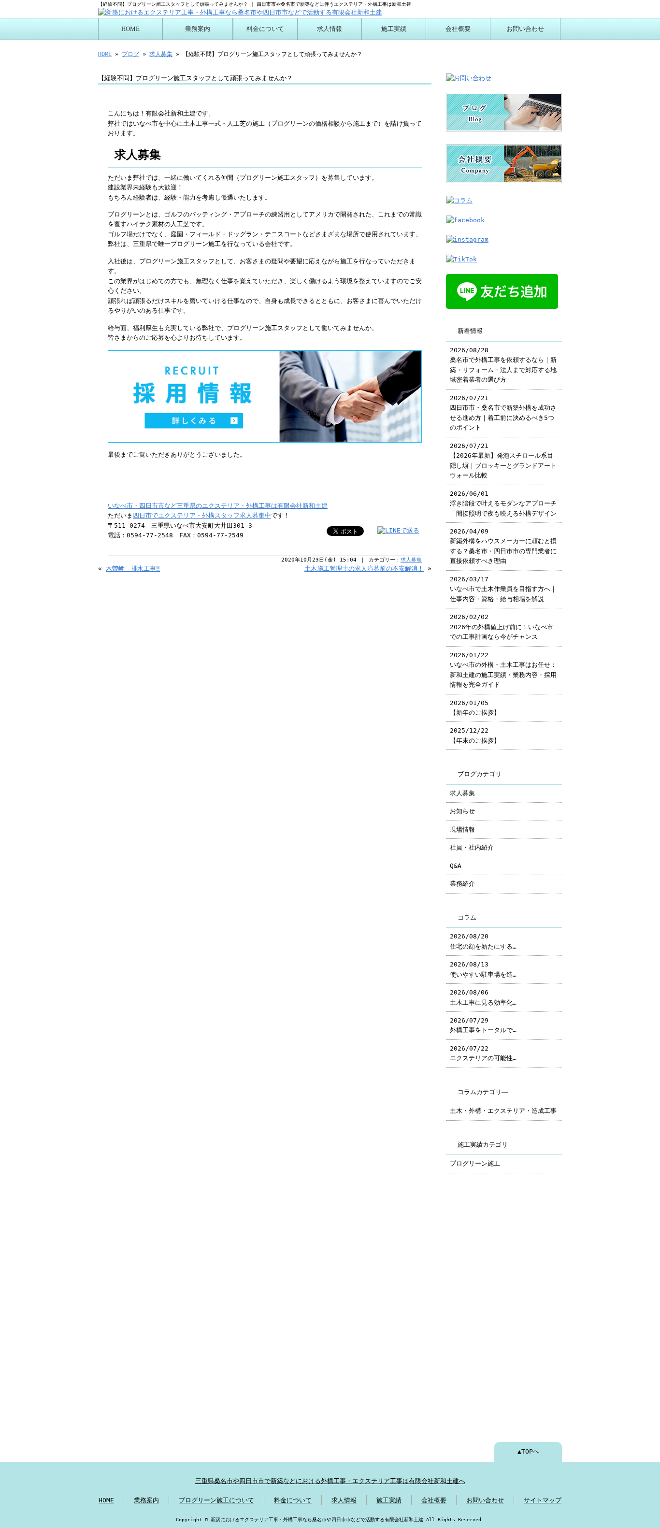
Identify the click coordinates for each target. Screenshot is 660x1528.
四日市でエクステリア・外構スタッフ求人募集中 (202, 515)
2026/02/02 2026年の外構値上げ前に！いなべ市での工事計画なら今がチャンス (501, 626)
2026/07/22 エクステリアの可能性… (483, 1053)
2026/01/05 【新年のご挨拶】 (475, 707)
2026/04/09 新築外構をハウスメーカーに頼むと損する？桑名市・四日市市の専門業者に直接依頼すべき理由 (503, 546)
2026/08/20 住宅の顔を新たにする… (483, 941)
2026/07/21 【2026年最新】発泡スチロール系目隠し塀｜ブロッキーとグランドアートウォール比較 (503, 460)
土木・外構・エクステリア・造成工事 (503, 1110)
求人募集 (160, 54)
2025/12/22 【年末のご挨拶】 (475, 735)
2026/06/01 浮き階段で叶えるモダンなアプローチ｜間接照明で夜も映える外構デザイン (503, 503)
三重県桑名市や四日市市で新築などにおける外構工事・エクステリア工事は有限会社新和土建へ (330, 1481)
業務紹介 (462, 883)
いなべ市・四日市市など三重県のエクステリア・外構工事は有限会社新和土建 (218, 505)
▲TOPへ (528, 1451)
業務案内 (197, 29)
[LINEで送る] (398, 530)
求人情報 (329, 29)
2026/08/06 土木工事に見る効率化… (483, 997)
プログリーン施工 (475, 1163)
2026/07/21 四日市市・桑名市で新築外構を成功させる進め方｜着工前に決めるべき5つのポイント (503, 412)
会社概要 (458, 29)
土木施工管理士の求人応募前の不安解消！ (364, 568)
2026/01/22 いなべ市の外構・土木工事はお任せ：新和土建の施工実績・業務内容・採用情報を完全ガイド (503, 669)
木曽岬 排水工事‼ (133, 568)
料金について (265, 29)
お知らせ (462, 811)
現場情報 (462, 829)
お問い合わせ (525, 29)
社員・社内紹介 (472, 847)
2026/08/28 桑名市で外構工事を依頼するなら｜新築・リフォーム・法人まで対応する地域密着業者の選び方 (503, 364)
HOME (130, 29)
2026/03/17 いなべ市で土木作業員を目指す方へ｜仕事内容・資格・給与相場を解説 (503, 589)
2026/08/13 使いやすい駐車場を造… (483, 969)
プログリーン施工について (216, 1500)
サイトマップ (542, 1500)
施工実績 (393, 29)
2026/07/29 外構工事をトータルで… (483, 1025)
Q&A (455, 865)
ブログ (130, 54)
